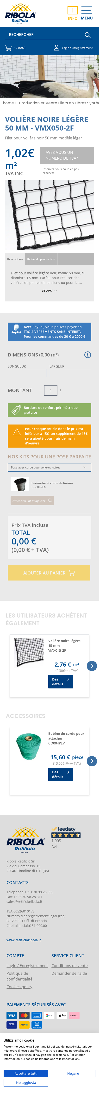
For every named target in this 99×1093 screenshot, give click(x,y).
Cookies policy (19, 986)
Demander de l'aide (69, 973)
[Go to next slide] (92, 666)
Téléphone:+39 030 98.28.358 (29, 892)
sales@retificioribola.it (24, 901)
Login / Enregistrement (27, 965)
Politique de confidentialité (19, 976)
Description (15, 259)
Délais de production (41, 259)
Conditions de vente (69, 965)
